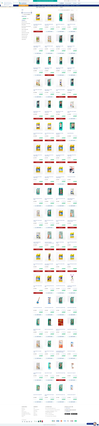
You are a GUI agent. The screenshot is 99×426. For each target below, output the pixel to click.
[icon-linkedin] (27, 421)
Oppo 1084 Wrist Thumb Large (49, 351)
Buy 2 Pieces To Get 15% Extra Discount (26, 24)
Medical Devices (25, 34)
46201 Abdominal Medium (38, 133)
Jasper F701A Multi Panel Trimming (37, 242)
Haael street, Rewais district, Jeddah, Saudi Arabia (53, 409)
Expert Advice (23, 415)
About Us (23, 410)
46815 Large (49, 24)
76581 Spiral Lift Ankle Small (60, 155)
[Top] (97, 424)
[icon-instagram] (29, 421)
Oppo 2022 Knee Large (71, 307)
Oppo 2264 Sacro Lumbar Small (48, 112)
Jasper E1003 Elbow (49, 46)
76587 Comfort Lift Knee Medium (49, 155)
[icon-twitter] (25, 421)
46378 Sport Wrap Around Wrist (49, 286)
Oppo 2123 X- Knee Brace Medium (49, 221)
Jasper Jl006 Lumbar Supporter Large (37, 90)
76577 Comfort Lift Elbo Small (60, 264)
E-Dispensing (35, 410)
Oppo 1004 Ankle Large (60, 394)
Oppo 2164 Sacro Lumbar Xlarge (71, 46)
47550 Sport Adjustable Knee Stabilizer (49, 264)
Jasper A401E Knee (71, 24)
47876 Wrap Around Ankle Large (38, 264)
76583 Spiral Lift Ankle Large (37, 177)
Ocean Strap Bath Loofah (49, 307)
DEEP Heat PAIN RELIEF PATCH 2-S (60, 330)
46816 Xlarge (37, 24)
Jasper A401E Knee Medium (37, 373)
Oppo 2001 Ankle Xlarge (72, 329)
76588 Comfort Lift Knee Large (49, 177)
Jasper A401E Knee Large (37, 351)
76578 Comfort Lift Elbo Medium (60, 221)
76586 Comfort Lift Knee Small (71, 155)
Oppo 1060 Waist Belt (70, 133)
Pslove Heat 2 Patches (71, 176)
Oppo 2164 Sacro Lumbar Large (71, 68)
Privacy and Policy (24, 411)
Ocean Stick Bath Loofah (37, 307)
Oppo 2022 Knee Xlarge (60, 307)
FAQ (34, 408)
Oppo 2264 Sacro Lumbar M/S (59, 133)
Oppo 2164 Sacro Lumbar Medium (71, 90)
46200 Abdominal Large (49, 133)
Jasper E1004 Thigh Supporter (37, 221)
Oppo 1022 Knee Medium (36, 330)
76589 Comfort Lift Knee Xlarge (37, 155)
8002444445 (68, 408)
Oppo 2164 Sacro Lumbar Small (37, 112)
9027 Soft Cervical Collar (60, 285)
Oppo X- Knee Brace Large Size (60, 199)
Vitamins (23, 39)
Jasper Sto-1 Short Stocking (60, 242)
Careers (23, 416)
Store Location (35, 411)
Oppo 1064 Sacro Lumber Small (59, 112)
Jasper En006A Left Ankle (37, 46)
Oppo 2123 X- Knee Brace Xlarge (37, 199)
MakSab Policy (35, 415)
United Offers (24, 37)
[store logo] (23, 3)
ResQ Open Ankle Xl (71, 394)
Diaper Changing (25, 29)
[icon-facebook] (22, 421)
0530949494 (68, 411)
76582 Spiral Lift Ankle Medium (60, 177)
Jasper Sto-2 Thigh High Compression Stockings (49, 242)
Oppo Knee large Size (49, 329)
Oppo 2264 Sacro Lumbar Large (59, 68)
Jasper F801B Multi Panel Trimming (71, 199)
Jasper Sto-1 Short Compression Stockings (71, 221)
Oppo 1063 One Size (60, 24)
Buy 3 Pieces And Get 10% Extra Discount (26, 27)
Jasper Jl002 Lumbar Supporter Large (60, 90)
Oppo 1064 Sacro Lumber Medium (48, 90)
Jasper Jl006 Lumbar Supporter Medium (71, 112)
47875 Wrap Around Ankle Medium (72, 264)
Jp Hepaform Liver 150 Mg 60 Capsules (71, 286)
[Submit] (56, 3)
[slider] (31, 12)
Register (70, 3)
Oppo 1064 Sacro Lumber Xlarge (37, 68)
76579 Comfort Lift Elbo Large (37, 286)
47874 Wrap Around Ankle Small (72, 242)
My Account (23, 408)
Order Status (23, 409)
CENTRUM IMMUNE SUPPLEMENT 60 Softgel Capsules (60, 351)
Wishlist (75, 3)
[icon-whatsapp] (31, 421)
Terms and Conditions (36, 409)
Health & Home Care (25, 32)
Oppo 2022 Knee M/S (37, 394)
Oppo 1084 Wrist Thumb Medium (49, 395)
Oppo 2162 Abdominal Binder (49, 199)
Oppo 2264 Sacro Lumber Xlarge (48, 68)
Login (67, 3)
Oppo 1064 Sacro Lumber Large (59, 46)
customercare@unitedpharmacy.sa (51, 408)
